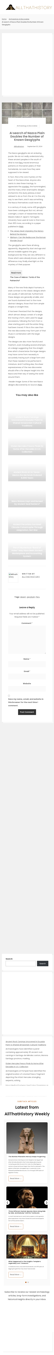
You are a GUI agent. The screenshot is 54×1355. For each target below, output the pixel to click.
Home (4, 19)
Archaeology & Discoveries (19, 19)
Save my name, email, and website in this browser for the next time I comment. (25, 702)
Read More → (16, 1178)
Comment (27, 623)
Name (27, 659)
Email (27, 671)
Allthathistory (19, 146)
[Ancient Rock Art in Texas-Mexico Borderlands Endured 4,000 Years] (27, 468)
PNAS (21, 226)
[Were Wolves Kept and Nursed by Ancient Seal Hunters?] (27, 494)
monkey (25, 186)
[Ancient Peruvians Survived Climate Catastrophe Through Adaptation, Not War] (27, 520)
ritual (40, 318)
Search (9, 959)
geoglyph (31, 597)
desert (23, 597)
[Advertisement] (27, 64)
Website (27, 683)
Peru (21, 162)
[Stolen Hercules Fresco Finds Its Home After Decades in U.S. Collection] (27, 442)
